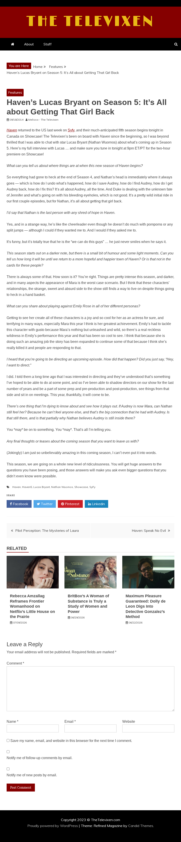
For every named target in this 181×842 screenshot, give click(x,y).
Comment (15, 663)
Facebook (20, 504)
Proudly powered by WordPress (53, 825)
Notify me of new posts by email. (32, 775)
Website (128, 721)
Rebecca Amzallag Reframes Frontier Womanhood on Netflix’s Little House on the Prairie (32, 606)
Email (70, 721)
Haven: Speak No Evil (149, 530)
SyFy (92, 487)
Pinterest (71, 504)
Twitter (46, 504)
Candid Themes (140, 825)
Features (15, 92)
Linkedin (98, 504)
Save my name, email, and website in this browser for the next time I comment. (71, 741)
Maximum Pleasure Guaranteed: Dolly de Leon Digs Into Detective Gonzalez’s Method (146, 606)
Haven (16, 487)
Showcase (81, 487)
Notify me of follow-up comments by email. (39, 758)
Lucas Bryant (41, 487)
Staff (47, 44)
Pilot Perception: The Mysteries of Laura (47, 530)
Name (12, 721)
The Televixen (90, 21)
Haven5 (27, 487)
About (29, 44)
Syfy (71, 130)
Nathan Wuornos (62, 487)
